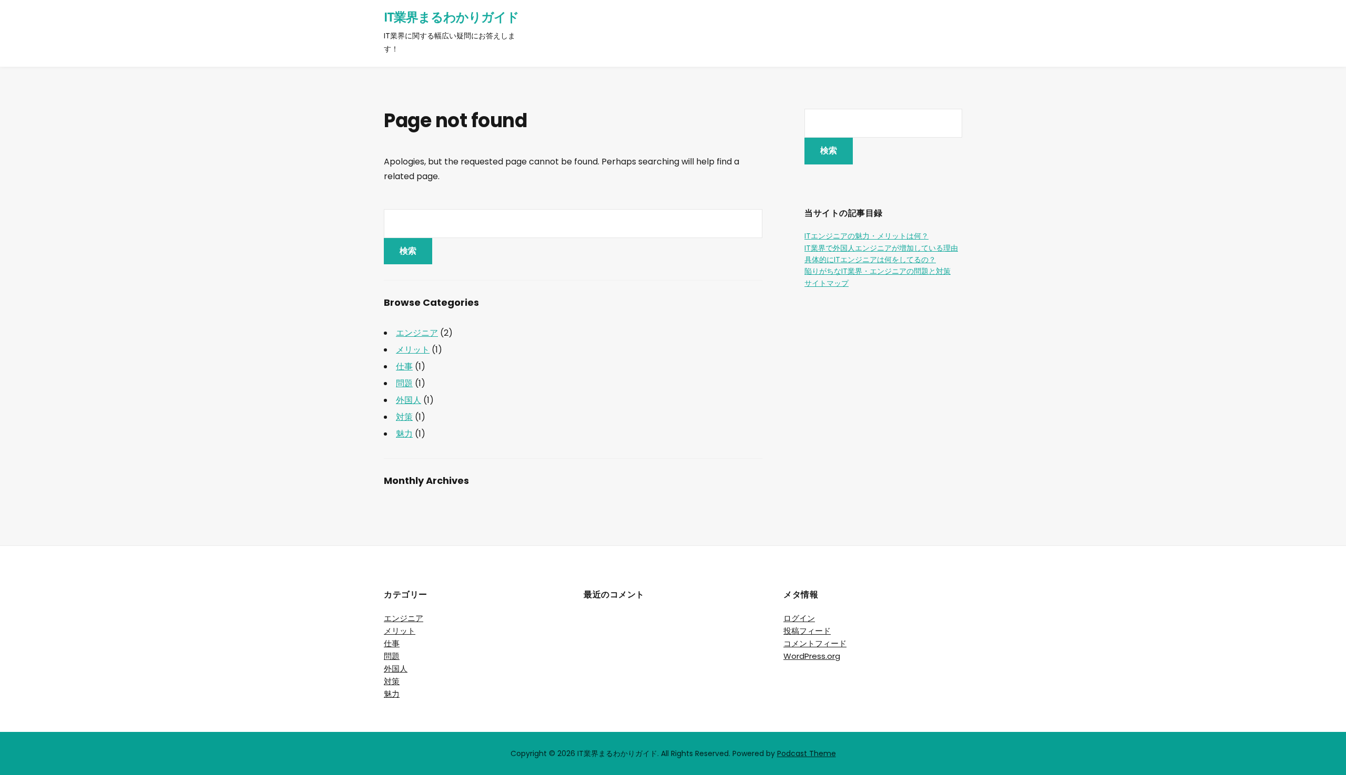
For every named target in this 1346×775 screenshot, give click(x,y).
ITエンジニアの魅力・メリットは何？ (866, 236)
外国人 (408, 400)
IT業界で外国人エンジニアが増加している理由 (881, 248)
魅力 (404, 434)
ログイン (799, 618)
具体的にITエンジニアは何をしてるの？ (870, 259)
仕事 (404, 366)
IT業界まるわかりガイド (451, 17)
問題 (404, 383)
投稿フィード (807, 630)
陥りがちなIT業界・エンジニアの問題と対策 (877, 271)
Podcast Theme (806, 753)
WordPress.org (811, 656)
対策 (404, 417)
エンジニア (417, 333)
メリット (413, 350)
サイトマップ (826, 283)
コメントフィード (815, 643)
